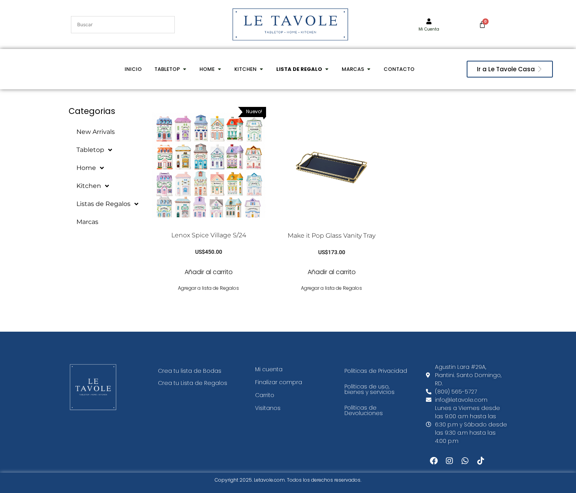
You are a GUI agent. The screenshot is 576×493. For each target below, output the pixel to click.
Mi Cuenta (428, 29)
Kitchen (88, 186)
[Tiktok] (481, 461)
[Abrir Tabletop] (184, 69)
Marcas (87, 222)
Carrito (264, 395)
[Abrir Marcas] (368, 69)
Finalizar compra (278, 382)
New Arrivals (95, 131)
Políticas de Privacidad (375, 371)
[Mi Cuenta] (429, 21)
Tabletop (90, 149)
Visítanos (268, 408)
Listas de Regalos (103, 204)
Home (86, 168)
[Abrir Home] (219, 69)
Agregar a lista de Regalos (208, 288)
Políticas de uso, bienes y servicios (369, 389)
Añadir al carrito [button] (209, 271)
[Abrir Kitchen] (261, 69)
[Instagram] (449, 461)
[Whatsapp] (465, 461)
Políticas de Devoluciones (363, 410)
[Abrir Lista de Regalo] (326, 69)
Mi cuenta (269, 369)
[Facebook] (434, 461)
